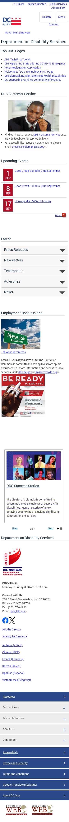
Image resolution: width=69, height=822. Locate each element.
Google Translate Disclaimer (20, 784)
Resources (9, 696)
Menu (61, 17)
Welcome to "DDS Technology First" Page (28, 71)
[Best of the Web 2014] (16, 815)
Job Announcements (13, 352)
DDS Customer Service (46, 134)
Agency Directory (37, 4)
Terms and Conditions (16, 774)
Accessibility (58, 7)
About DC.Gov (11, 795)
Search (46, 17)
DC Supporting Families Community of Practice (32, 79)
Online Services (58, 4)
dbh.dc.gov (25, 372)
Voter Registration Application (22, 67)
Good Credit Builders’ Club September (37, 170)
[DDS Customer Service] (33, 130)
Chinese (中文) (11, 652)
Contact (53, 24)
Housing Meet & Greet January (33, 201)
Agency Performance (14, 636)
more (58, 215)
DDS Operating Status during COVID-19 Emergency (34, 63)
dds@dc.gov (18, 611)
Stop (61, 528)
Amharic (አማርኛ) (12, 645)
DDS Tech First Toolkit (17, 59)
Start (58, 528)
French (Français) (13, 659)
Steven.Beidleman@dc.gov (28, 146)
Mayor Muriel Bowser (17, 32)
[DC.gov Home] (11, 25)
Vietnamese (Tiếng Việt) (16, 680)
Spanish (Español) (13, 673)
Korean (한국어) (11, 666)
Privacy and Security (15, 763)
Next (50, 528)
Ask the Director (11, 629)
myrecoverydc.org (46, 372)
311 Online (18, 4)
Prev (15, 528)
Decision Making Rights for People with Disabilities (35, 75)
